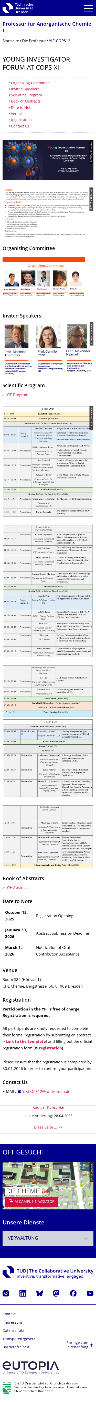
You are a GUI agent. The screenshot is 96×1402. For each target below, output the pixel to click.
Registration (21, 120)
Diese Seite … (45, 1127)
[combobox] (48, 1238)
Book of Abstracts (26, 101)
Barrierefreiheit (16, 1347)
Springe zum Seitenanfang (77, 1345)
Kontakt (9, 1314)
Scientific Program (26, 95)
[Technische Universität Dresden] (18, 8)
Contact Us (20, 126)
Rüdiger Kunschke (48, 1107)
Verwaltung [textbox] (23, 1238)
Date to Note (22, 108)
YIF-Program (17, 395)
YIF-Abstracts (18, 888)
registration (50, 1048)
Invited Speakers (25, 89)
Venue (16, 114)
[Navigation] (88, 8)
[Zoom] (48, 280)
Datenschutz (13, 1331)
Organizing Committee (31, 83)
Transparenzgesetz (19, 1339)
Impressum (12, 1322)
